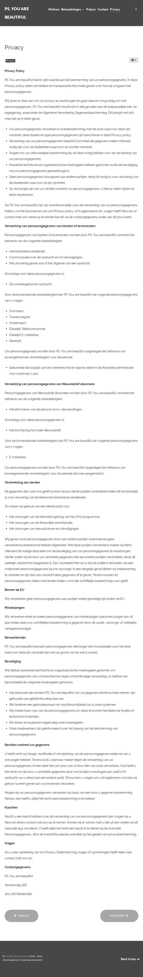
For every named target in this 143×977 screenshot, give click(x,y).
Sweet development (17, 956)
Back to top (128, 959)
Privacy (10, 60)
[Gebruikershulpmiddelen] (133, 60)
